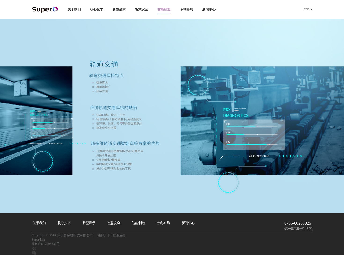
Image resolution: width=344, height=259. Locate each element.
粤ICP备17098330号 (46, 244)
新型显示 (119, 9)
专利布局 (186, 9)
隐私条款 (119, 235)
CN (306, 9)
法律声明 (104, 235)
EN (310, 9)
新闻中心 (209, 9)
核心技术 (96, 9)
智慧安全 (141, 9)
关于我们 (74, 9)
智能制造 (164, 9)
